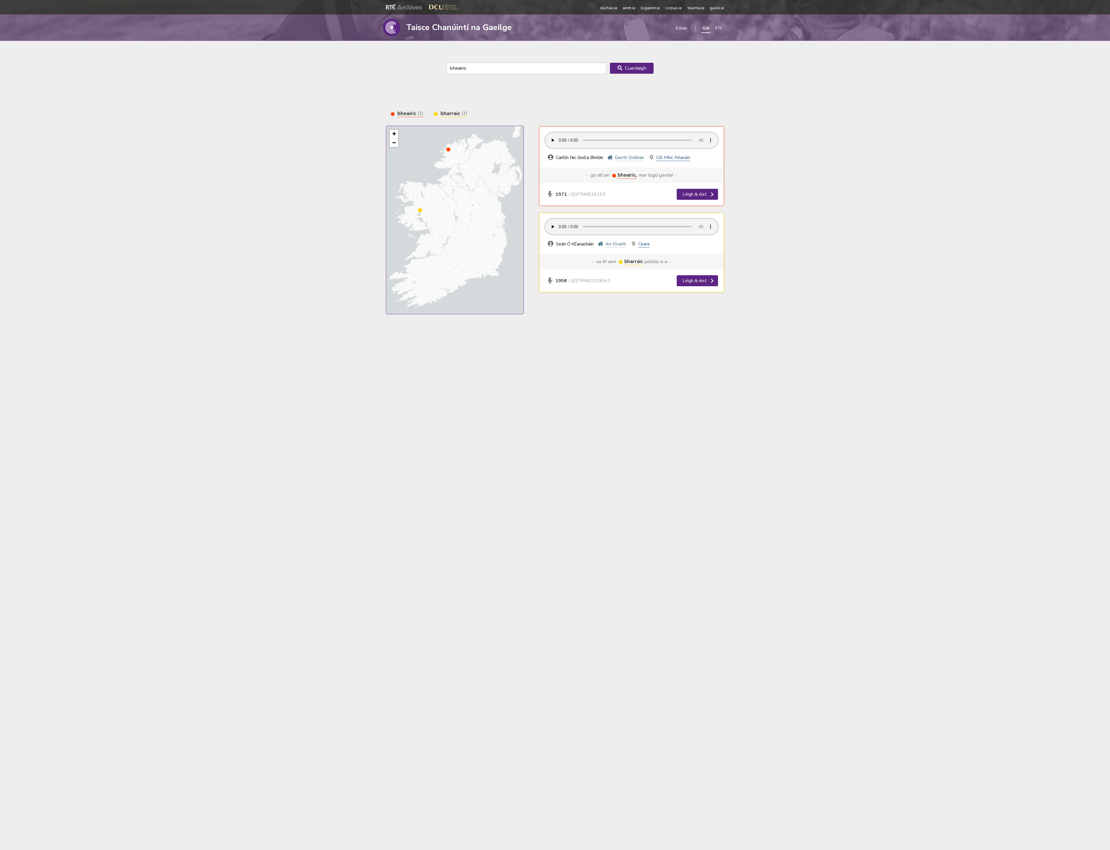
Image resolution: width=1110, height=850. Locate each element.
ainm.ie (629, 8)
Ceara (644, 244)
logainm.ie (650, 8)
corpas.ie (673, 8)
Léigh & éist (695, 194)
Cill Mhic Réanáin (673, 157)
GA (705, 28)
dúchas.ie (608, 8)
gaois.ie (717, 8)
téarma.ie (695, 8)
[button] (420, 210)
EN (718, 28)
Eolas (681, 28)
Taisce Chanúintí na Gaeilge (459, 27)
